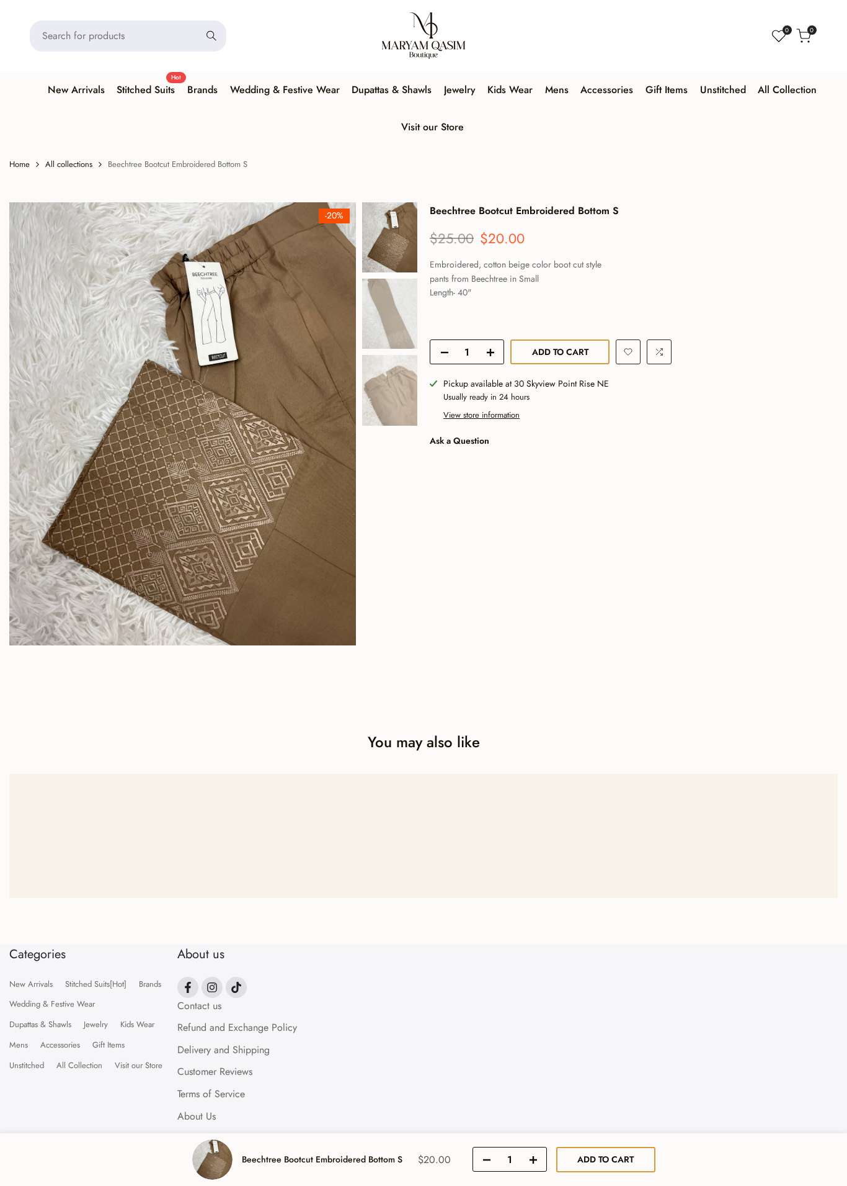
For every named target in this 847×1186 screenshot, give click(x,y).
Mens (18, 1045)
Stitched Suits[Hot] (95, 984)
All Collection (79, 1065)
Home (19, 164)
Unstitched (26, 1065)
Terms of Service (211, 1094)
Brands (150, 984)
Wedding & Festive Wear (52, 1004)
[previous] (34, 423)
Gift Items (108, 1045)
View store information (481, 414)
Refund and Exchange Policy (237, 1027)
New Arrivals (31, 984)
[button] (628, 351)
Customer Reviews (214, 1071)
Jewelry (96, 1024)
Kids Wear (137, 1024)
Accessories (60, 1045)
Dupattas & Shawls (40, 1024)
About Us (196, 1116)
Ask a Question (459, 440)
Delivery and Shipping (223, 1050)
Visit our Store (138, 1065)
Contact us (199, 1006)
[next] (331, 423)
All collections (68, 164)
